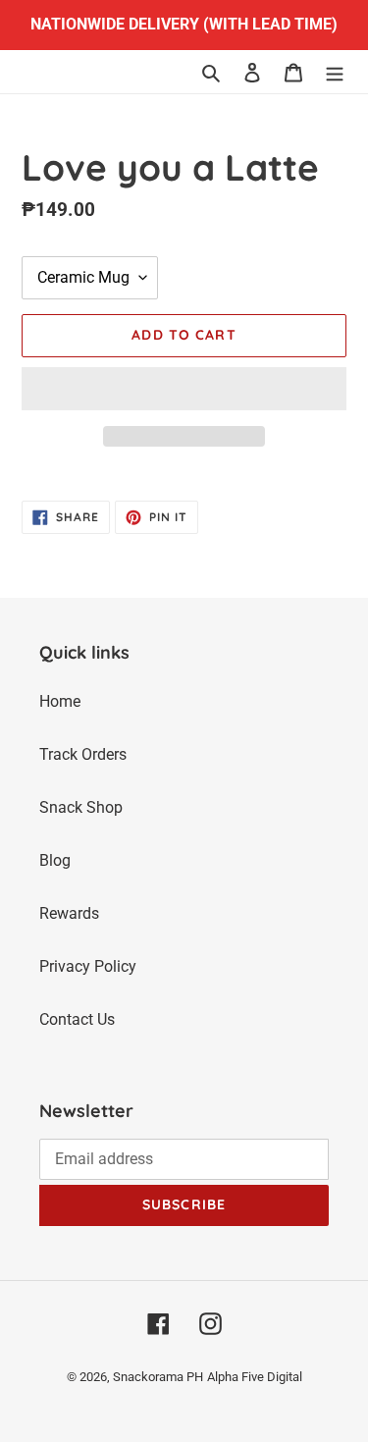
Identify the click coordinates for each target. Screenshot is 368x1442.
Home (59, 701)
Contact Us (77, 1019)
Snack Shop (81, 807)
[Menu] (334, 71)
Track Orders (83, 754)
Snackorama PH (158, 1376)
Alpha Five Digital (254, 1376)
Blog (55, 860)
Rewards (69, 913)
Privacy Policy (87, 966)
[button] (184, 388)
